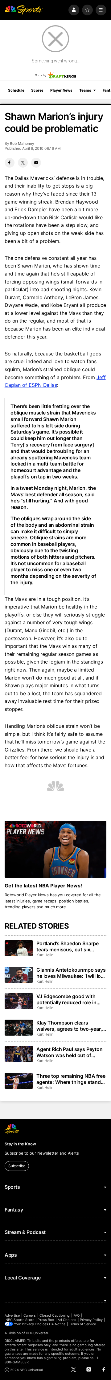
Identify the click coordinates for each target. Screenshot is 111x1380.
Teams (85, 90)
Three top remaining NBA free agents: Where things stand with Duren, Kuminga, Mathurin (70, 1079)
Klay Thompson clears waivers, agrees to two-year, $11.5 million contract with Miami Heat (69, 1026)
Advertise (12, 1315)
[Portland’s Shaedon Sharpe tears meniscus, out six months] (19, 948)
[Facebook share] (9, 163)
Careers (29, 1315)
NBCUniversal (37, 1333)
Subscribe (16, 1166)
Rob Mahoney (22, 143)
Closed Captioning (54, 1315)
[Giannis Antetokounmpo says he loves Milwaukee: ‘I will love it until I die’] (19, 975)
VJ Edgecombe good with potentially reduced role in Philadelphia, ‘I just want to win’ (67, 999)
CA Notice (57, 1324)
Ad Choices (67, 1320)
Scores (37, 90)
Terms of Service (82, 1324)
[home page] (24, 10)
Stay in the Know (20, 1143)
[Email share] (36, 163)
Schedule (16, 90)
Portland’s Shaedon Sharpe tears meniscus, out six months (67, 946)
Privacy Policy (91, 1320)
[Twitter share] (23, 163)
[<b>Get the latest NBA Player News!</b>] (55, 849)
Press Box (46, 1320)
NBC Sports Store (20, 1320)
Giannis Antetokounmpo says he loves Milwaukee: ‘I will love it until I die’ (71, 973)
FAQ (76, 1315)
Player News (61, 90)
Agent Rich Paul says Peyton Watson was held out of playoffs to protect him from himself (69, 1052)
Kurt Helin (44, 955)
